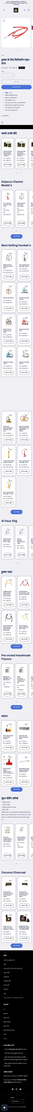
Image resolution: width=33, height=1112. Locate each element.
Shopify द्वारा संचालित (21, 1106)
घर (4, 1009)
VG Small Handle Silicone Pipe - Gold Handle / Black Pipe (8, 628)
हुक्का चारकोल (7, 1022)
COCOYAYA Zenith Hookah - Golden (8, 461)
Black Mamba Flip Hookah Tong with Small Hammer (24, 770)
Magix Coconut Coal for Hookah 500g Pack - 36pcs (8, 928)
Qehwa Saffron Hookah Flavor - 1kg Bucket (21, 839)
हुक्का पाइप (6, 1026)
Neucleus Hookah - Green (24, 298)
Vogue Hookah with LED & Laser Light (21, 205)
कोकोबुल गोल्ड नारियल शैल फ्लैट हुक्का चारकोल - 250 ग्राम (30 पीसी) (24, 928)
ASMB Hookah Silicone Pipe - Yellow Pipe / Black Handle (7, 593)
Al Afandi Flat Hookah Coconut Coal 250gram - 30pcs (23, 894)
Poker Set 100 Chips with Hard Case (23, 737)
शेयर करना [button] (5, 115)
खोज (5, 964)
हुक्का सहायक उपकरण (9, 1030)
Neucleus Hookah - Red (24, 330)
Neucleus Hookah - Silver (24, 362)
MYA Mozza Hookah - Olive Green (23, 397)
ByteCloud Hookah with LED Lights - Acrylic (8, 397)
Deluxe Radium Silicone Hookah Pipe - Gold (23, 627)
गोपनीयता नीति (7, 981)
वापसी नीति (6, 977)
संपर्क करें (6, 989)
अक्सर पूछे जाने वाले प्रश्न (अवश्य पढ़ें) (13, 968)
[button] (4, 10)
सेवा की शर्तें (6, 985)
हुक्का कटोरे (6, 1017)
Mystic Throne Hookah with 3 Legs (7, 331)
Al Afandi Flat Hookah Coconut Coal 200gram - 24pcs (8, 894)
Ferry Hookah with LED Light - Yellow (8, 493)
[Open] (4, 1107)
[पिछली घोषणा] (3, 3)
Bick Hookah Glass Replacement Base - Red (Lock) (8, 771)
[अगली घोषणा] (30, 3)
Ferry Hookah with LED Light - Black (24, 265)
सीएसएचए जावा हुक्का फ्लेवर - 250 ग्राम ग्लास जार (7, 678)
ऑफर (5, 1034)
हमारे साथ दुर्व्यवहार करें (9, 960)
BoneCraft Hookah (8, 297)
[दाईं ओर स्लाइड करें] (21, 51)
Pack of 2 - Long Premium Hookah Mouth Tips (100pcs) (7, 839)
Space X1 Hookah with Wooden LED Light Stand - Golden (24, 428)
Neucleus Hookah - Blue (8, 362)
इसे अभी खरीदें (16, 87)
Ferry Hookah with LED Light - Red (7, 205)
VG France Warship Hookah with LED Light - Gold (8, 428)
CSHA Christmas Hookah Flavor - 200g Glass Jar (21, 679)
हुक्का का (6, 1013)
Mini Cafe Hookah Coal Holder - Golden (8, 737)
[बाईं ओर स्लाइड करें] (12, 51)
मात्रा (2, 71)
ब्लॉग (5, 993)
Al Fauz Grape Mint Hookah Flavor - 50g (7, 540)
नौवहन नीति (6, 972)
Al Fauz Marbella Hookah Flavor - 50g (21, 541)
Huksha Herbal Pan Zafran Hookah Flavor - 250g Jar (21, 153)
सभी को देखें (16, 236)
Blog (5, 1038)
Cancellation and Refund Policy (13, 997)
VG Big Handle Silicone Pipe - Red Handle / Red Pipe (24, 593)
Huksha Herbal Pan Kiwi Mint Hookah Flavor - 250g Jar (7, 153)
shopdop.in (14, 1106)
